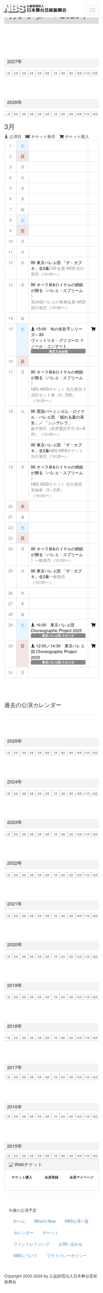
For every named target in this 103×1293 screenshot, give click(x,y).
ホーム (19, 1221)
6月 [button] (47, 73)
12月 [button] (95, 73)
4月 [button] (32, 73)
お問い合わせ (71, 1244)
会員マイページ (82, 1177)
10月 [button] (79, 73)
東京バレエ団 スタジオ (58, 635)
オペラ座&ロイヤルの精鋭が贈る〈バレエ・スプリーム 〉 (57, 290)
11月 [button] (87, 73)
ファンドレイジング (31, 1244)
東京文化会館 (58, 351)
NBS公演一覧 (77, 1221)
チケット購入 (22, 1177)
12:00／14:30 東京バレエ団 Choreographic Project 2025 (58, 651)
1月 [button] (8, 73)
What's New (45, 1221)
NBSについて (25, 1255)
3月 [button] (24, 73)
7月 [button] (56, 73)
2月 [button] (16, 73)
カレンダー (23, 1232)
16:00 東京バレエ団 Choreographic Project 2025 (56, 627)
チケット (51, 1232)
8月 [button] (63, 73)
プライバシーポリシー (67, 1255)
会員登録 (51, 1177)
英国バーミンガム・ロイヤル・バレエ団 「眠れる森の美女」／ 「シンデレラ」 (58, 416)
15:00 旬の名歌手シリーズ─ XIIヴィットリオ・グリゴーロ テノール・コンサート (57, 337)
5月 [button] (40, 73)
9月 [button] (71, 73)
